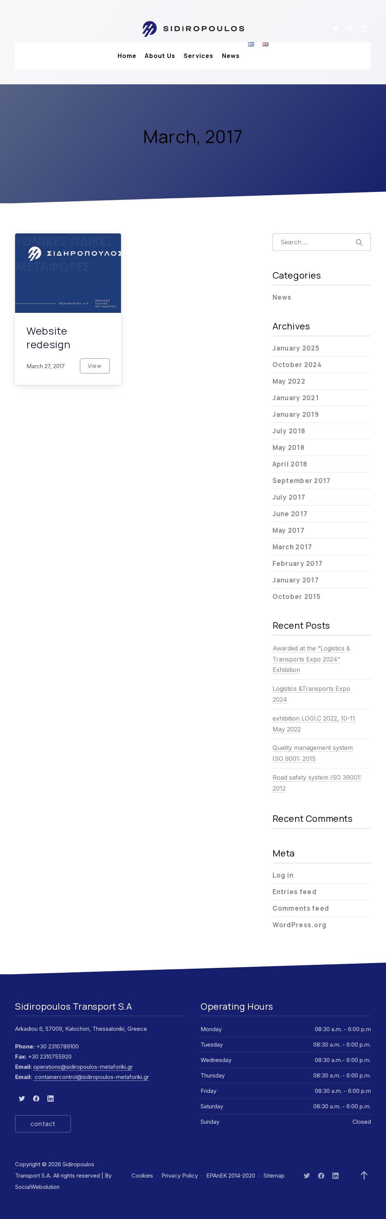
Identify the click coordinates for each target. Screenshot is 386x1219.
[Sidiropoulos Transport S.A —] (193, 28)
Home (127, 56)
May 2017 (289, 530)
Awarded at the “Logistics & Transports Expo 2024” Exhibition (311, 659)
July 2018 (289, 431)
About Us (160, 56)
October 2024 (297, 364)
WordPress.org (300, 924)
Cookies (142, 1175)
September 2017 (302, 480)
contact (43, 1124)
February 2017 (298, 563)
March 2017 (292, 546)
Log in (283, 875)
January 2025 (296, 348)
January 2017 (296, 580)
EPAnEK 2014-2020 (230, 1175)
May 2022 (289, 381)
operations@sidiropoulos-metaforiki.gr (83, 1066)
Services (199, 56)
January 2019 (296, 414)
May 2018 (289, 447)
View (99, 367)
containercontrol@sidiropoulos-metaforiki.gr (91, 1076)
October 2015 (297, 596)
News (231, 56)
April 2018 (290, 464)
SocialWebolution (37, 1186)
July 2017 (289, 497)
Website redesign (48, 337)
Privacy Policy (179, 1175)
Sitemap (274, 1175)
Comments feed (301, 908)
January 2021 (296, 397)
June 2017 (290, 513)
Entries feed (295, 891)
